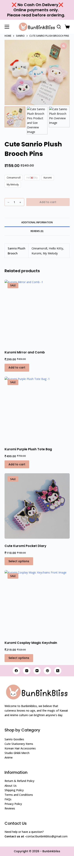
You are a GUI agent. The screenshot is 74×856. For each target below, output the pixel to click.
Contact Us (16, 823)
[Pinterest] (47, 671)
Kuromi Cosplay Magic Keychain (31, 642)
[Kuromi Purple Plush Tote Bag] (37, 409)
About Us (11, 785)
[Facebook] (16, 671)
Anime (9, 757)
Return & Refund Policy (19, 781)
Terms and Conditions (19, 795)
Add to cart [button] (16, 367)
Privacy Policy (13, 804)
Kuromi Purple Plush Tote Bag (28, 449)
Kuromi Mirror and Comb (25, 352)
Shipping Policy (14, 790)
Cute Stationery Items (19, 744)
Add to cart (47, 202)
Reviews (10, 808)
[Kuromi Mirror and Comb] (37, 312)
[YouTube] (37, 671)
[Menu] (7, 26)
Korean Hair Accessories (20, 748)
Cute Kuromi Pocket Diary (25, 546)
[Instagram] (26, 671)
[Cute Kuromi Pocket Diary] (37, 506)
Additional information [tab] (37, 222)
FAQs (8, 799)
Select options (18, 561)
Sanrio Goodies (14, 739)
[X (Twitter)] (58, 671)
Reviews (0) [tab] (37, 231)
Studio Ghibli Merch (17, 753)
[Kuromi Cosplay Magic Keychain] (37, 603)
